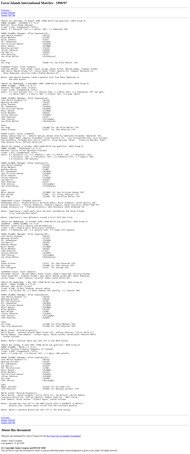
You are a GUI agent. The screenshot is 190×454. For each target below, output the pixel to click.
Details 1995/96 (8, 13)
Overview (5, 10)
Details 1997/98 (8, 15)
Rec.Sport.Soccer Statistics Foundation (64, 436)
